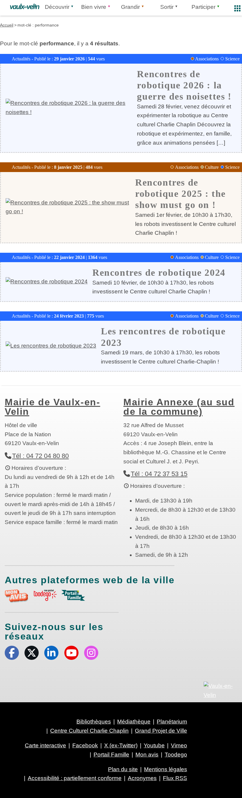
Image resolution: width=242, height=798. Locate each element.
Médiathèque (134, 721)
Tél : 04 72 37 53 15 (159, 474)
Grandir (130, 7)
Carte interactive (45, 745)
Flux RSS (175, 778)
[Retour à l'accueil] (24, 6)
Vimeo (179, 745)
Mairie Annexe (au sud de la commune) (179, 407)
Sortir (167, 7)
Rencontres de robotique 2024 (158, 272)
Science (232, 58)
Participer (203, 7)
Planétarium (172, 721)
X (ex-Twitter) (31, 653)
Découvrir (57, 7)
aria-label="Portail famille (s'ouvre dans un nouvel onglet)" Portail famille (73, 595)
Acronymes (142, 778)
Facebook (12, 653)
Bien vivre (93, 7)
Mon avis (146, 754)
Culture (212, 167)
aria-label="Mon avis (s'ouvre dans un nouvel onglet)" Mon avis (16, 596)
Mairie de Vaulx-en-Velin (52, 407)
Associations (207, 58)
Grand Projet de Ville (161, 731)
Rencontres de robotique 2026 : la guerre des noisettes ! (184, 85)
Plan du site (123, 769)
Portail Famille (111, 754)
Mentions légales (165, 769)
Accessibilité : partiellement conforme (75, 778)
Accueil (6, 25)
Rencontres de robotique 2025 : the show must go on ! (180, 193)
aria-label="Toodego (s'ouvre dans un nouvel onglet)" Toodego (45, 595)
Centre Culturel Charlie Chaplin (89, 731)
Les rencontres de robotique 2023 (163, 337)
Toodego (176, 754)
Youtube (71, 653)
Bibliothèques (93, 721)
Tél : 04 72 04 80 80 (40, 456)
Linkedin (51, 653)
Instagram (91, 653)
